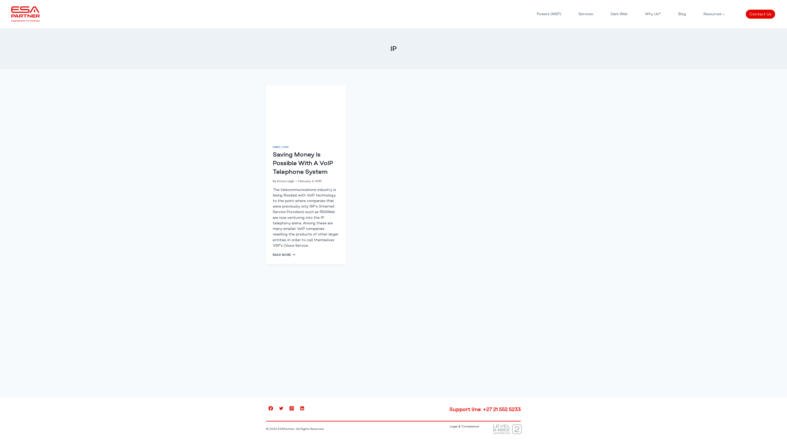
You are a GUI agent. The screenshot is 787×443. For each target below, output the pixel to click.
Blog (682, 14)
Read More (284, 255)
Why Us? (653, 14)
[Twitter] (281, 408)
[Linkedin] (302, 408)
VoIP (285, 147)
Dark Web (619, 14)
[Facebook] (270, 408)
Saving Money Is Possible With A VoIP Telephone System (303, 163)
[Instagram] (291, 408)
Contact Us (760, 14)
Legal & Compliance (464, 426)
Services (586, 14)
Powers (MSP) (549, 14)
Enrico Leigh (285, 181)
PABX (276, 147)
